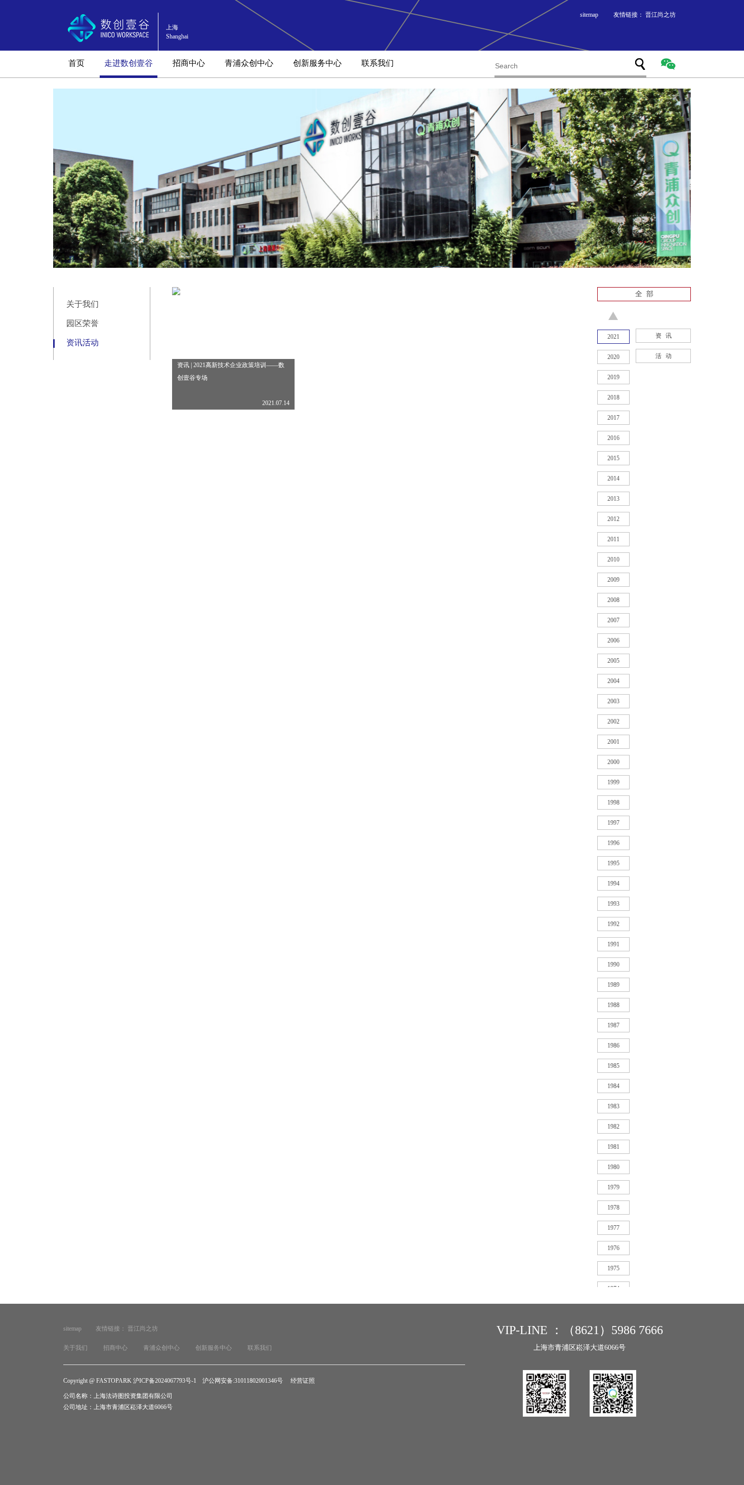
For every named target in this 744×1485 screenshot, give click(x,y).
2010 (613, 559)
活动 (665, 355)
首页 (76, 63)
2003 (613, 701)
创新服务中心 (317, 63)
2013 (613, 498)
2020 (613, 356)
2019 (613, 377)
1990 (613, 964)
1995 (613, 863)
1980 (613, 1167)
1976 (613, 1248)
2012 (613, 519)
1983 (613, 1106)
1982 (613, 1126)
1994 (613, 883)
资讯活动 (82, 342)
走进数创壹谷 (128, 63)
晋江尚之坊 (660, 14)
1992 (613, 924)
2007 (613, 620)
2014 (613, 478)
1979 (613, 1187)
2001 (613, 741)
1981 (613, 1146)
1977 (613, 1227)
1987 (613, 1025)
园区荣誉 (82, 323)
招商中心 (189, 63)
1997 (613, 822)
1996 (613, 843)
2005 (613, 660)
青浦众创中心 (249, 63)
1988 (613, 1005)
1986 (613, 1045)
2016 (613, 438)
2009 (613, 579)
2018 (613, 397)
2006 (613, 640)
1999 (613, 782)
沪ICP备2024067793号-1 (164, 1380)
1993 (613, 903)
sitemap (589, 14)
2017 (613, 417)
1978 (613, 1207)
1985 (613, 1065)
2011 (613, 539)
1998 (613, 802)
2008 (613, 600)
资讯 (665, 335)
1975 (613, 1268)
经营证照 (303, 1380)
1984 (613, 1086)
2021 (613, 336)
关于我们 (82, 304)
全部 (646, 294)
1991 (613, 944)
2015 (613, 458)
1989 (613, 984)
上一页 (613, 315)
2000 (613, 762)
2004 (613, 681)
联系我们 (377, 63)
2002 (613, 721)
